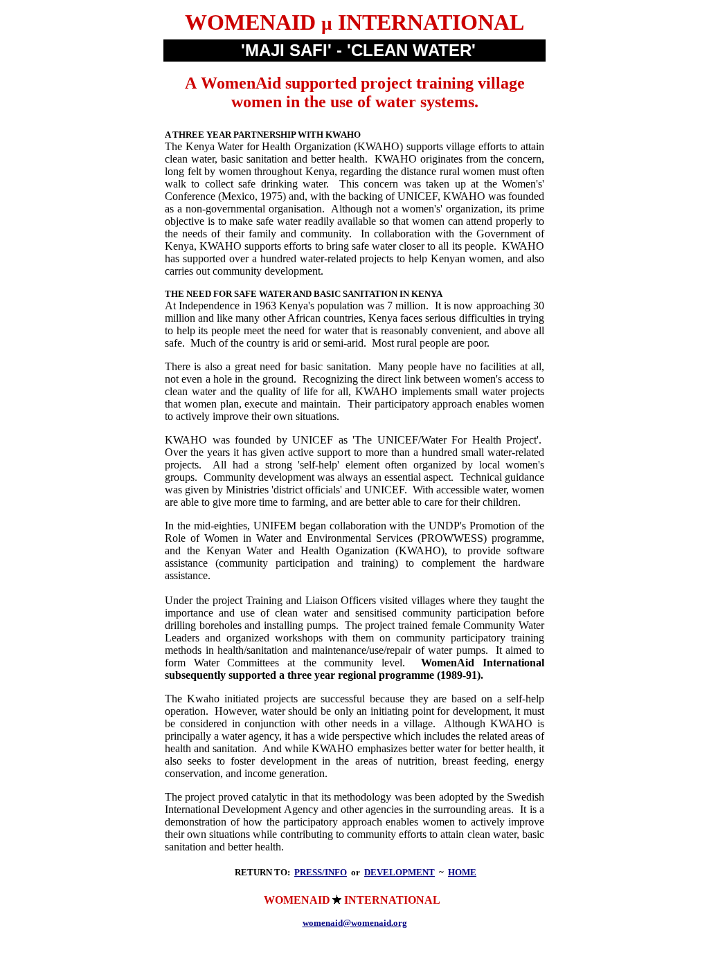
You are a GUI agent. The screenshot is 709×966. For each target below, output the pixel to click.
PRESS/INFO (320, 872)
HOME (462, 872)
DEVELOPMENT (399, 872)
